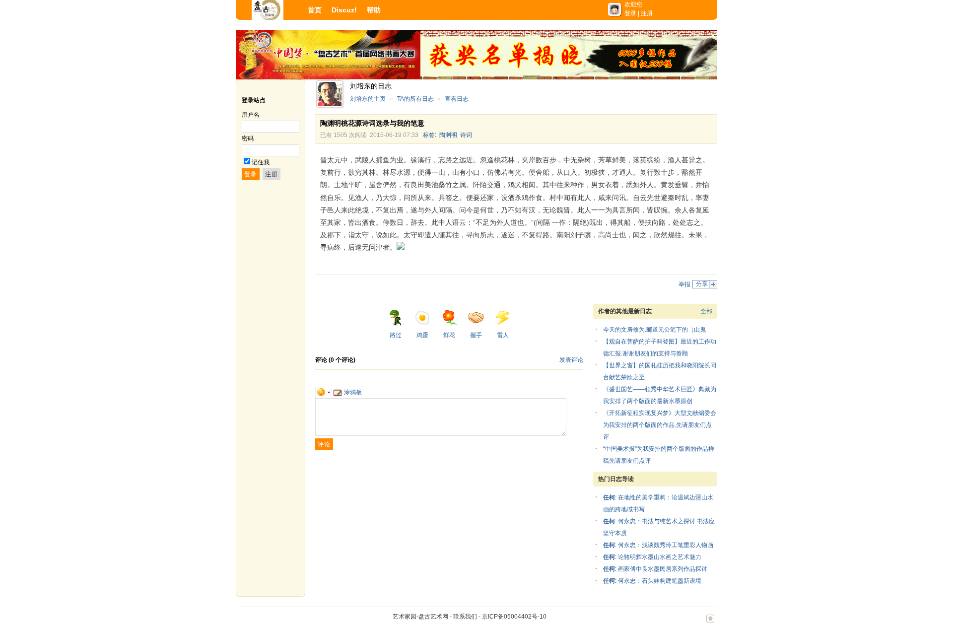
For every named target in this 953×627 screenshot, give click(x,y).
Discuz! (344, 10)
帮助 (374, 10)
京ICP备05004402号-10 (514, 616)
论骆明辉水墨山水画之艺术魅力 (659, 557)
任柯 (609, 497)
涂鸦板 (353, 392)
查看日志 (457, 98)
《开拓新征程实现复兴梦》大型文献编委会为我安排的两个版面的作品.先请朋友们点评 (659, 425)
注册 (647, 13)
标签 (429, 135)
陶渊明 (448, 135)
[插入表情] (323, 392)
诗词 (466, 135)
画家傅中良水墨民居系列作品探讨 (662, 568)
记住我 (261, 162)
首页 (315, 10)
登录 (630, 13)
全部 (706, 311)
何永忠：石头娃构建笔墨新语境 (659, 580)
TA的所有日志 (415, 98)
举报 (684, 284)
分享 (702, 283)
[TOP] (710, 623)
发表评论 (571, 359)
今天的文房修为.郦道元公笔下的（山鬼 (654, 329)
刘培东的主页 (368, 98)
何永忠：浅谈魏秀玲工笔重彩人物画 (665, 545)
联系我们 (465, 616)
